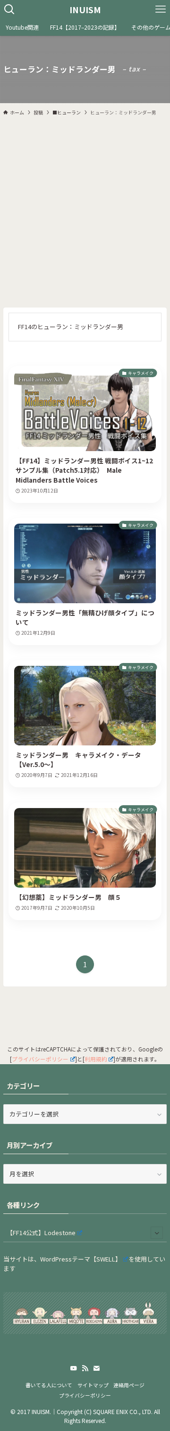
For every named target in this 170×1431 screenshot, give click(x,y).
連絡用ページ (128, 1385)
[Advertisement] (85, 211)
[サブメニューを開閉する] (157, 1233)
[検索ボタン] (9, 9)
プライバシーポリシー (40, 1059)
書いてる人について (49, 1385)
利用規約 (96, 1059)
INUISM (85, 9)
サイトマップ (93, 1385)
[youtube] (73, 1368)
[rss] (85, 1368)
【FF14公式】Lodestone (41, 1232)
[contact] (96, 1368)
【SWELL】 (105, 1258)
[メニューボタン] (160, 9)
